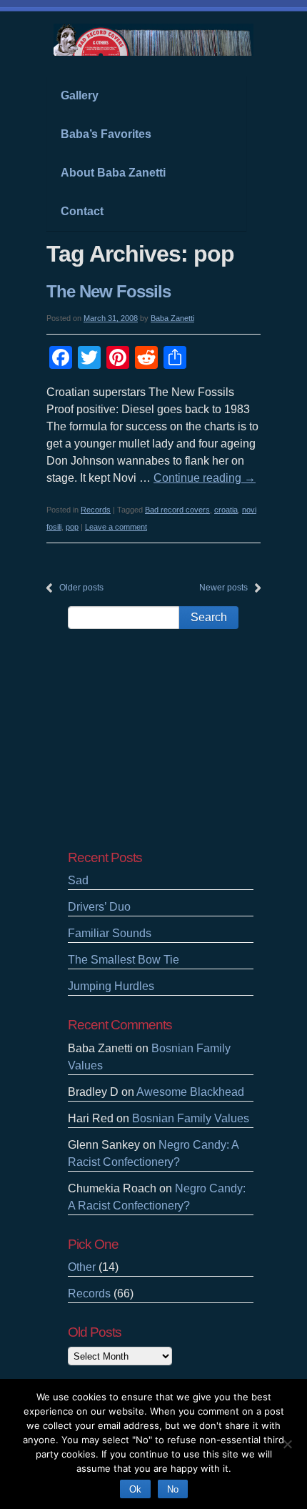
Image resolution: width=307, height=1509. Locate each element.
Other (82, 1267)
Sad (78, 880)
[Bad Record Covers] (153, 49)
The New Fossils (108, 291)
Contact (82, 211)
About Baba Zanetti (113, 173)
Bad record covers (177, 509)
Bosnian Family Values (190, 1118)
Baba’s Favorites (106, 134)
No (172, 1489)
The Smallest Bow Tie (123, 960)
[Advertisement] (160, 739)
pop (72, 527)
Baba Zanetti (172, 318)
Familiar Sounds (109, 933)
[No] (287, 1442)
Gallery (80, 95)
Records (96, 509)
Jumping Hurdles (111, 986)
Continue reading (205, 478)
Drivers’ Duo (99, 907)
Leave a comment (116, 527)
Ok (135, 1489)
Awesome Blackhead (190, 1092)
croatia (226, 509)
